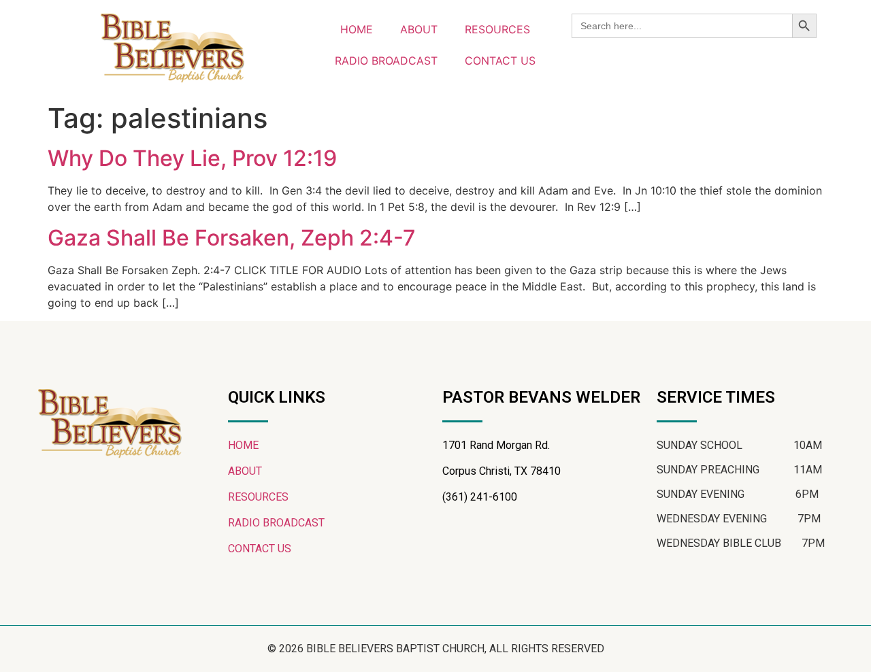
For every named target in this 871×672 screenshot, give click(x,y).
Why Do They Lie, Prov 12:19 (192, 158)
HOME (356, 29)
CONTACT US (500, 60)
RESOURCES (497, 29)
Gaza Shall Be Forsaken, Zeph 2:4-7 (232, 237)
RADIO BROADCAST (386, 60)
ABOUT (419, 29)
